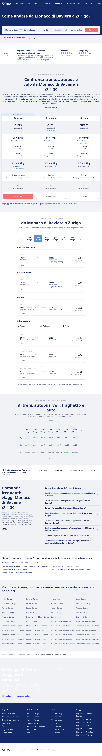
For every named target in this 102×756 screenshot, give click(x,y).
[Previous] (20, 430)
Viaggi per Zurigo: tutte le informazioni (17, 573)
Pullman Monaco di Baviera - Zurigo (65, 566)
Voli (29, 3)
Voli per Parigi (57, 714)
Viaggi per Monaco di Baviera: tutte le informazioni (71, 569)
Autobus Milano (33, 717)
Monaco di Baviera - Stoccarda (13, 644)
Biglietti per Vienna (83, 722)
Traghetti (36, 3)
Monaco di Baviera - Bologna (62, 639)
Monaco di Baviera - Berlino (36, 630)
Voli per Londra (57, 720)
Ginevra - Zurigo (8, 612)
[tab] (28, 326)
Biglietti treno (7, 710)
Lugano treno (7, 729)
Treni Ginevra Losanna (11, 720)
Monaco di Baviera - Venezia (36, 639)
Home (4, 655)
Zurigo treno (7, 733)
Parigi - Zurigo (7, 599)
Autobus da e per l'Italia (36, 729)
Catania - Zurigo (82, 617)
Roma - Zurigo (81, 599)
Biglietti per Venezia (84, 735)
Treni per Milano (8, 714)
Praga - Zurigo (31, 608)
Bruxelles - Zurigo (32, 603)
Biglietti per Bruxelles (84, 732)
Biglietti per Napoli (83, 719)
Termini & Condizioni (37, 750)
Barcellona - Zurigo (9, 603)
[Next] (80, 238)
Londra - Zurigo (32, 599)
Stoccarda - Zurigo (8, 621)
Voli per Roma (56, 717)
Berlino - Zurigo (57, 603)
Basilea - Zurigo (57, 617)
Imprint (23, 750)
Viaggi (11, 655)
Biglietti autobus (33, 710)
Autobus (23, 3)
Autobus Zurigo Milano (36, 726)
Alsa (28, 733)
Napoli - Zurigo (56, 608)
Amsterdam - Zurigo (83, 603)
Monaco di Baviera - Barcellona (87, 626)
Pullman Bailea (32, 723)
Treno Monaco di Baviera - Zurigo (14, 569)
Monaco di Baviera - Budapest (13, 639)
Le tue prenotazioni (73, 3)
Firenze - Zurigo (32, 612)
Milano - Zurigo (56, 599)
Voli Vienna (55, 733)
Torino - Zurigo (56, 612)
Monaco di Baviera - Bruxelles (13, 630)
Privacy (51, 750)
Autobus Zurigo (33, 714)
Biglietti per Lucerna (84, 729)
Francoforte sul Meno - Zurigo (37, 617)
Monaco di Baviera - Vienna (86, 630)
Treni (16, 3)
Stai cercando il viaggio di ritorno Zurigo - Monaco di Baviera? (25, 566)
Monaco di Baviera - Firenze (86, 635)
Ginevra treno (7, 723)
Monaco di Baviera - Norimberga (63, 644)
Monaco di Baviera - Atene (36, 644)
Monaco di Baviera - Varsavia (37, 635)
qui (51, 387)
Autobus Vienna (33, 720)
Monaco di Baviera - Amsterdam (63, 630)
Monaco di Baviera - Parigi (61, 621)
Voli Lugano (56, 726)
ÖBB (3, 726)
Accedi (99, 3)
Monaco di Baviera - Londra (86, 621)
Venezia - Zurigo (82, 612)
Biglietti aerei (56, 710)
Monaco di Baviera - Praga (11, 635)
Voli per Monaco (57, 729)
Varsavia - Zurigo (82, 608)
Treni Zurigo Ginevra (10, 717)
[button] (47, 30)
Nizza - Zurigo (31, 621)
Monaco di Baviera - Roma (61, 626)
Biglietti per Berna (83, 725)
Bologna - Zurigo (8, 617)
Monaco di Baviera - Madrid (36, 626)
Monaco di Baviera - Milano (12, 626)
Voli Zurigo (55, 723)
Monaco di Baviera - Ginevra (61, 635)
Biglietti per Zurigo (23, 655)
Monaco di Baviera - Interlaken (87, 644)
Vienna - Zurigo (7, 608)
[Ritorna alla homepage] (8, 3)
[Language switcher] (59, 3)
